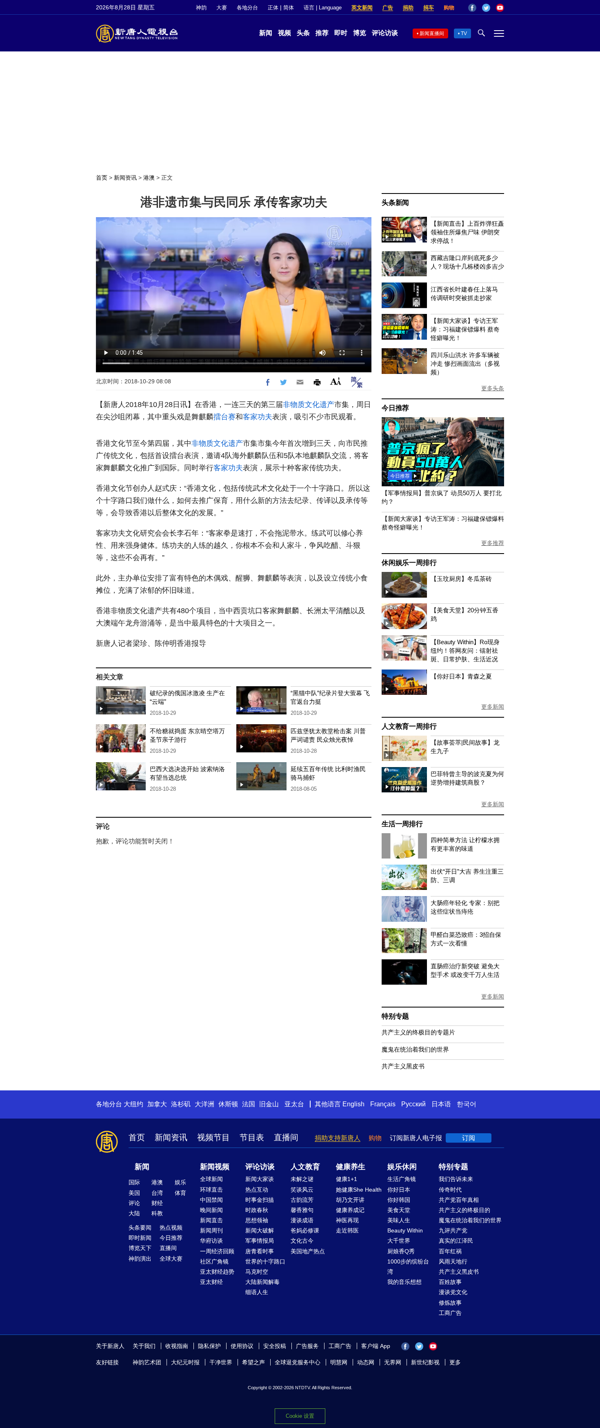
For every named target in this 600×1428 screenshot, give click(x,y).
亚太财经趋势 (217, 1271)
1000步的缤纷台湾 (408, 1266)
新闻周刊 (211, 1230)
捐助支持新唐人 (337, 1137)
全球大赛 (171, 1258)
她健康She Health (359, 1189)
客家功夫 (257, 417)
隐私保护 (209, 1346)
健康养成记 (350, 1210)
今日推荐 (395, 408)
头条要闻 (140, 1227)
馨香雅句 (302, 1210)
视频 (284, 32)
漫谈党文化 (453, 1292)
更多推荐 (492, 543)
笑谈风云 (302, 1189)
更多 (455, 1362)
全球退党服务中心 (297, 1362)
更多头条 (492, 388)
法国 (248, 1104)
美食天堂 (398, 1210)
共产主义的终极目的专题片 (418, 1032)
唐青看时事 (259, 1251)
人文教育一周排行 (409, 726)
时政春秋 (256, 1210)
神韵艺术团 (147, 1362)
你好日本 (398, 1189)
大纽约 (133, 1104)
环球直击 (211, 1189)
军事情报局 (259, 1240)
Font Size (336, 381)
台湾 (157, 1193)
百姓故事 (450, 1282)
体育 (180, 1193)
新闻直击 (211, 1220)
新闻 (265, 32)
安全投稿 (274, 1346)
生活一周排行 (402, 824)
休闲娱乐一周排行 (409, 563)
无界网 (392, 1362)
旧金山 (269, 1104)
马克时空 (256, 1271)
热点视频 (171, 1227)
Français (383, 1104)
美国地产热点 (308, 1251)
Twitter (486, 8)
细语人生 (256, 1292)
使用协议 (242, 1346)
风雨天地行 (453, 1261)
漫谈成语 (302, 1220)
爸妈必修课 (305, 1230)
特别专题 (395, 1016)
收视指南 (176, 1346)
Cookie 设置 (300, 1416)
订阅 (468, 1137)
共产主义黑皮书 (403, 1066)
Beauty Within (405, 1230)
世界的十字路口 (265, 1261)
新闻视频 (214, 1167)
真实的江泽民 (456, 1240)
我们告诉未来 (456, 1179)
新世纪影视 (425, 1362)
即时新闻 (140, 1237)
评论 (134, 1203)
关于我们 (144, 1346)
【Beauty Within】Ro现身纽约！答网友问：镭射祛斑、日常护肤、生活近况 (465, 650)
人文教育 (305, 1167)
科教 (157, 1213)
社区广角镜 (214, 1261)
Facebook (472, 8)
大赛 (221, 7)
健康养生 (350, 1167)
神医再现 (347, 1220)
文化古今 (302, 1240)
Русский (413, 1104)
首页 (101, 177)
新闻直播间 (432, 33)
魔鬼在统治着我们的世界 (415, 1049)
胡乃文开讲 (350, 1200)
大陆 (134, 1213)
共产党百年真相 (459, 1200)
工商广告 (450, 1313)
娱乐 (180, 1182)
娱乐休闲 (402, 1167)
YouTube (500, 8)
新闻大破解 (259, 1230)
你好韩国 (398, 1200)
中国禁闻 (211, 1200)
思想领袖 (256, 1220)
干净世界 (220, 1362)
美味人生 (398, 1220)
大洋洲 (204, 1104)
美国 (134, 1193)
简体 (288, 7)
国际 (134, 1182)
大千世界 (398, 1240)
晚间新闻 (211, 1210)
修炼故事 (450, 1302)
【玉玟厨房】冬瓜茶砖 (461, 578)
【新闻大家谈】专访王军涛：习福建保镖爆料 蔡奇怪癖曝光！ (465, 329)
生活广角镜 (401, 1179)
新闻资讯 (125, 177)
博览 (359, 32)
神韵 (201, 7)
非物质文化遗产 (308, 404)
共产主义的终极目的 (464, 1210)
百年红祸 (450, 1251)
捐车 (428, 7)
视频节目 (213, 1137)
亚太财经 (211, 1282)
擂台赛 (224, 417)
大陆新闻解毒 (262, 1282)
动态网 (365, 1362)
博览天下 (140, 1248)
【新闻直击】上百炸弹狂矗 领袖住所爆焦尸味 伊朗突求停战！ (467, 232)
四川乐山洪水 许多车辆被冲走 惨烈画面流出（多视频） (465, 363)
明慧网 (338, 1362)
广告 (387, 7)
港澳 (149, 177)
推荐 (322, 32)
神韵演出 (140, 1258)
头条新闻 (395, 203)
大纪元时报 (185, 1362)
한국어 (466, 1104)
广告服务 (307, 1346)
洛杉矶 (181, 1104)
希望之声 (253, 1362)
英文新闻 (362, 7)
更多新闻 (492, 706)
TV (464, 33)
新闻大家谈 (259, 1179)
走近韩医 (347, 1230)
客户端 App (375, 1346)
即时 (340, 32)
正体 (273, 7)
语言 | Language (323, 7)
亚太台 (294, 1104)
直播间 (286, 1137)
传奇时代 (450, 1189)
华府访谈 (211, 1240)
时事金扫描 (259, 1200)
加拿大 (157, 1104)
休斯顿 (228, 1104)
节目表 (252, 1137)
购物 (449, 7)
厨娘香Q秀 (401, 1251)
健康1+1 (346, 1179)
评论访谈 (385, 32)
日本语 (441, 1104)
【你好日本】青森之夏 (461, 676)
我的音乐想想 (404, 1282)
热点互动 (256, 1189)
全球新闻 (211, 1179)
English (353, 1104)
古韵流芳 (302, 1200)
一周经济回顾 (217, 1251)
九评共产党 (453, 1230)
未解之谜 (302, 1179)
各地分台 (247, 7)
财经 (157, 1203)
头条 (303, 32)
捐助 (408, 7)
